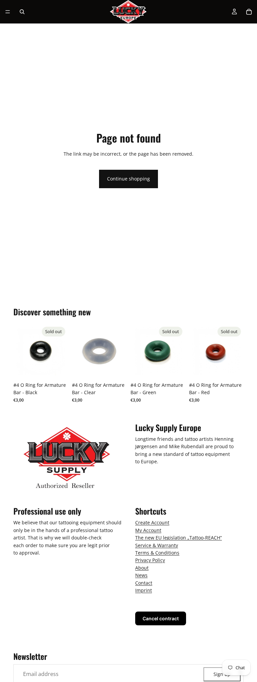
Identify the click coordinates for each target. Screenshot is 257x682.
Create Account (152, 522)
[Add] (116, 368)
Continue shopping (128, 178)
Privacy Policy (150, 560)
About (142, 567)
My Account (148, 530)
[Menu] (7, 11)
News (141, 575)
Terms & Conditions (157, 552)
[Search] (22, 11)
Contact (143, 582)
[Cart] (249, 11)
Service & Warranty (156, 545)
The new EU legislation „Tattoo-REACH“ (178, 537)
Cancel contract (161, 618)
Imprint (143, 590)
